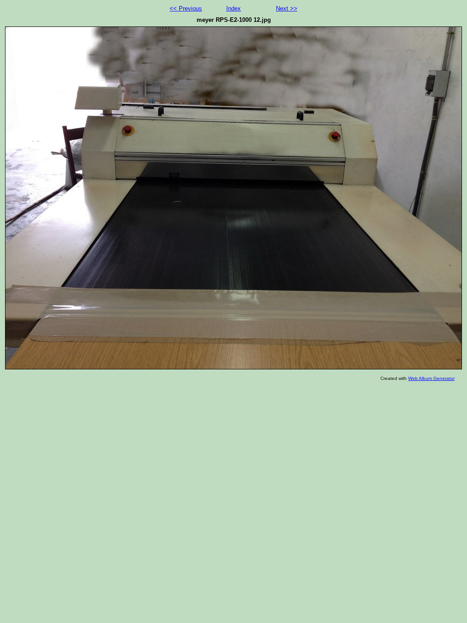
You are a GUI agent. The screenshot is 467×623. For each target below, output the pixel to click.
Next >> (286, 8)
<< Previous (186, 8)
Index (233, 8)
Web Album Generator (431, 378)
